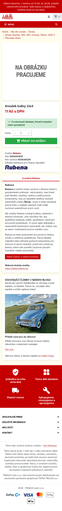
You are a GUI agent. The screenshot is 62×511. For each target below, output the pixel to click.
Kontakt (7, 432)
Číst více (9, 349)
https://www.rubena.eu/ (16, 268)
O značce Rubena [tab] (31, 178)
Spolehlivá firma (12, 417)
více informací (50, 445)
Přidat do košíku (31, 141)
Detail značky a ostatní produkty (23, 256)
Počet (8, 133)
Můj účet (7, 427)
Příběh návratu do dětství (20, 336)
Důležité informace (14, 422)
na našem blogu (46, 355)
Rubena (17, 153)
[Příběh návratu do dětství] (31, 313)
